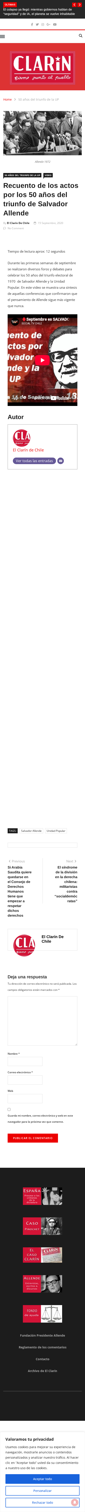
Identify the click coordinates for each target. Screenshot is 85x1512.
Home (7, 99)
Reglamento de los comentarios (42, 1347)
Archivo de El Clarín (42, 1371)
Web (10, 1091)
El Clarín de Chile (18, 223)
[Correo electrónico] (60, 461)
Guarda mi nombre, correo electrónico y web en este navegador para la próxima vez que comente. (40, 1119)
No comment (16, 228)
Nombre (14, 1054)
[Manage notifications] (74, 1502)
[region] (42, 1472)
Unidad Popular (56, 831)
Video (48, 175)
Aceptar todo (42, 1479)
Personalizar (42, 1491)
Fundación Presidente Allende (42, 1335)
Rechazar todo (42, 1502)
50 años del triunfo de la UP (38, 99)
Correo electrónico (20, 1072)
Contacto (42, 1359)
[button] (74, 5)
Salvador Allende (31, 831)
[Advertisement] (42, 647)
